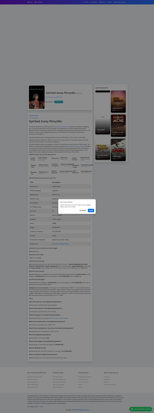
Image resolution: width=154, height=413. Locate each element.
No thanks (83, 210)
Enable (91, 210)
